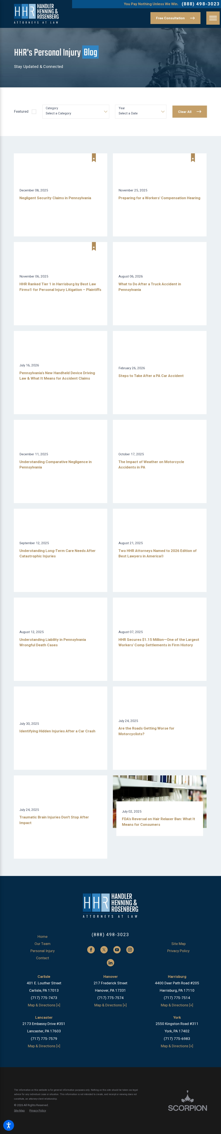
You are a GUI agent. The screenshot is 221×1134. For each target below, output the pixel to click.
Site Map (178, 943)
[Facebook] (91, 949)
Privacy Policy (178, 951)
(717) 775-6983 (177, 1038)
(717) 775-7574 (110, 998)
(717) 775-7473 (44, 998)
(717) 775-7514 (177, 998)
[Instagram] (130, 949)
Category (52, 108)
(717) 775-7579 (44, 1038)
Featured (21, 111)
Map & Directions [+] (44, 1005)
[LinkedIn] (110, 962)
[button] (8, 1125)
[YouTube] (117, 949)
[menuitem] (42, 937)
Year (122, 108)
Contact (42, 958)
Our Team (43, 943)
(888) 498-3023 (201, 4)
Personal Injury (42, 951)
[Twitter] (104, 949)
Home (42, 936)
